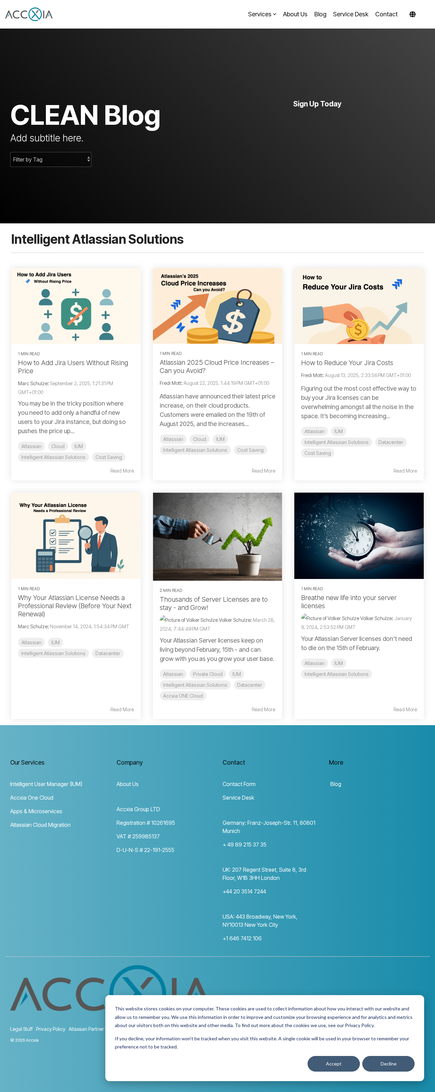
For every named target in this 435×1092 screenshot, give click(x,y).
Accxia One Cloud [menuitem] (31, 797)
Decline (389, 1064)
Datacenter (391, 442)
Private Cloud (208, 674)
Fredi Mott (170, 383)
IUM (78, 446)
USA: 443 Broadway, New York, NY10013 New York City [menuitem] (261, 920)
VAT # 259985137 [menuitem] (138, 836)
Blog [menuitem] (335, 784)
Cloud (58, 446)
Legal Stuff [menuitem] (21, 1029)
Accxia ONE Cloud (183, 696)
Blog (320, 14)
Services (260, 14)
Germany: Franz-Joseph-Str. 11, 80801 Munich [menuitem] (270, 826)
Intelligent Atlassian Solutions (53, 457)
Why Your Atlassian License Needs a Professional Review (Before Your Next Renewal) (75, 606)
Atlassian (31, 446)
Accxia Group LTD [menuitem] (138, 809)
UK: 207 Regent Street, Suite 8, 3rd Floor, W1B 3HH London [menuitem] (265, 873)
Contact (386, 14)
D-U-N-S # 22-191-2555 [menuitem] (145, 850)
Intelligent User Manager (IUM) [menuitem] (46, 784)
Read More (122, 471)
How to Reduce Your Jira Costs (347, 363)
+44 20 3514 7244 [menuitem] (244, 891)
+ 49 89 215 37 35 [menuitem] (244, 844)
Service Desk (350, 14)
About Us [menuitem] (128, 784)
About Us (295, 14)
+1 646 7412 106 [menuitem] (242, 938)
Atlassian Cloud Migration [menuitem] (40, 824)
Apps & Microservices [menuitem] (36, 811)
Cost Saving (108, 457)
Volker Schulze (234, 620)
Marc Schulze (33, 383)
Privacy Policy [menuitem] (50, 1029)
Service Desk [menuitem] (238, 797)
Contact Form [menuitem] (239, 784)
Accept (334, 1064)
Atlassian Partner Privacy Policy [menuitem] (101, 1029)
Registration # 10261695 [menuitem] (146, 822)
